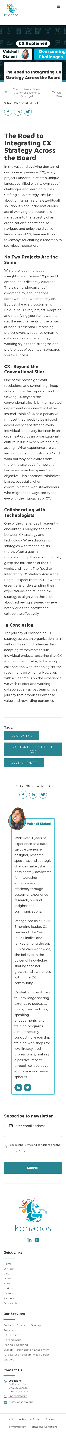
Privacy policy (17, 1426)
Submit (33, 1168)
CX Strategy (22, 736)
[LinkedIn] (29, 1240)
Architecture (11, 1330)
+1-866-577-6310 (17, 1396)
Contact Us (10, 1303)
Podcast (9, 1288)
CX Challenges (24, 763)
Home (8, 1263)
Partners (9, 1298)
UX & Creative (12, 1334)
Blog (7, 1273)
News (7, 1283)
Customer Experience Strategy (22, 1325)
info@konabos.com (20, 1401)
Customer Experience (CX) (33, 749)
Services (9, 1268)
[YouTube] (37, 1240)
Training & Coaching (16, 1344)
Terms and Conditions (44, 1426)
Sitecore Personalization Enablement (26, 1349)
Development (12, 1339)
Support (9, 1359)
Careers (8, 1293)
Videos (8, 1278)
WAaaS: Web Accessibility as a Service (27, 1354)
